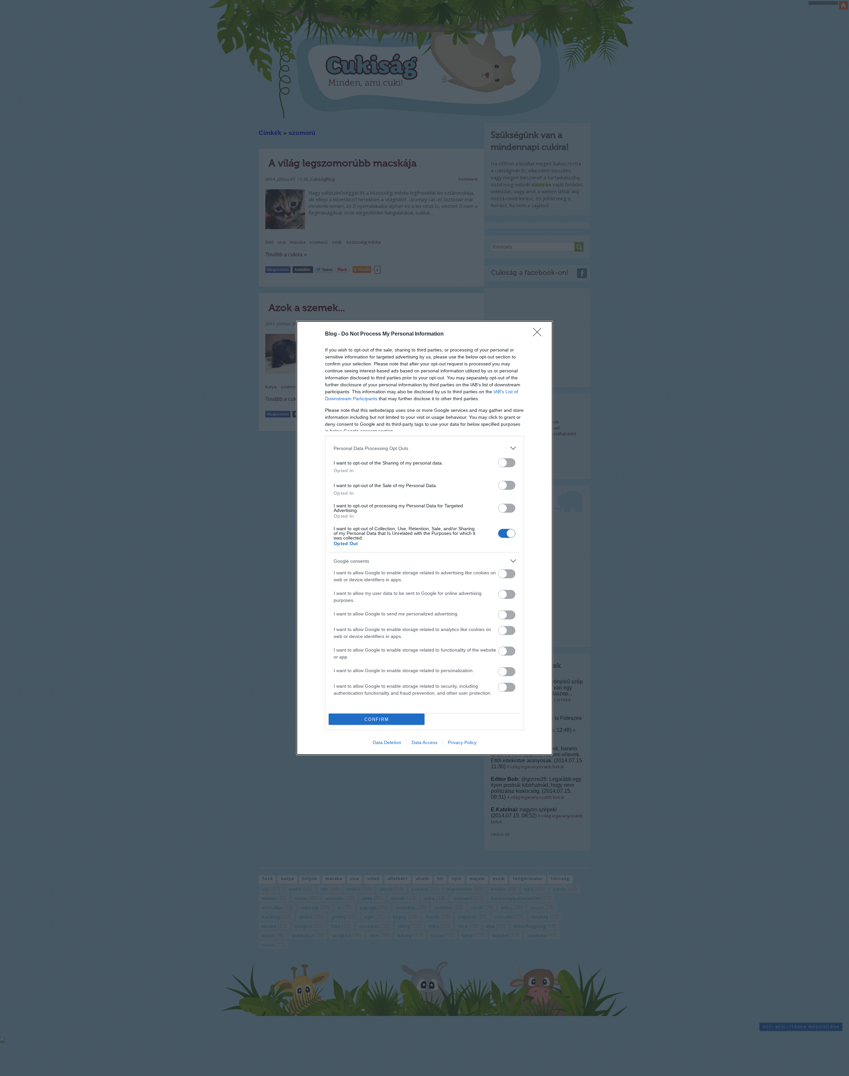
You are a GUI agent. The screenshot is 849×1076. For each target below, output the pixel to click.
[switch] (506, 462)
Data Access (424, 742)
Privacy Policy (462, 742)
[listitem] (424, 448)
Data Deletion (387, 742)
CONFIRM (376, 719)
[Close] (539, 334)
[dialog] (424, 538)
